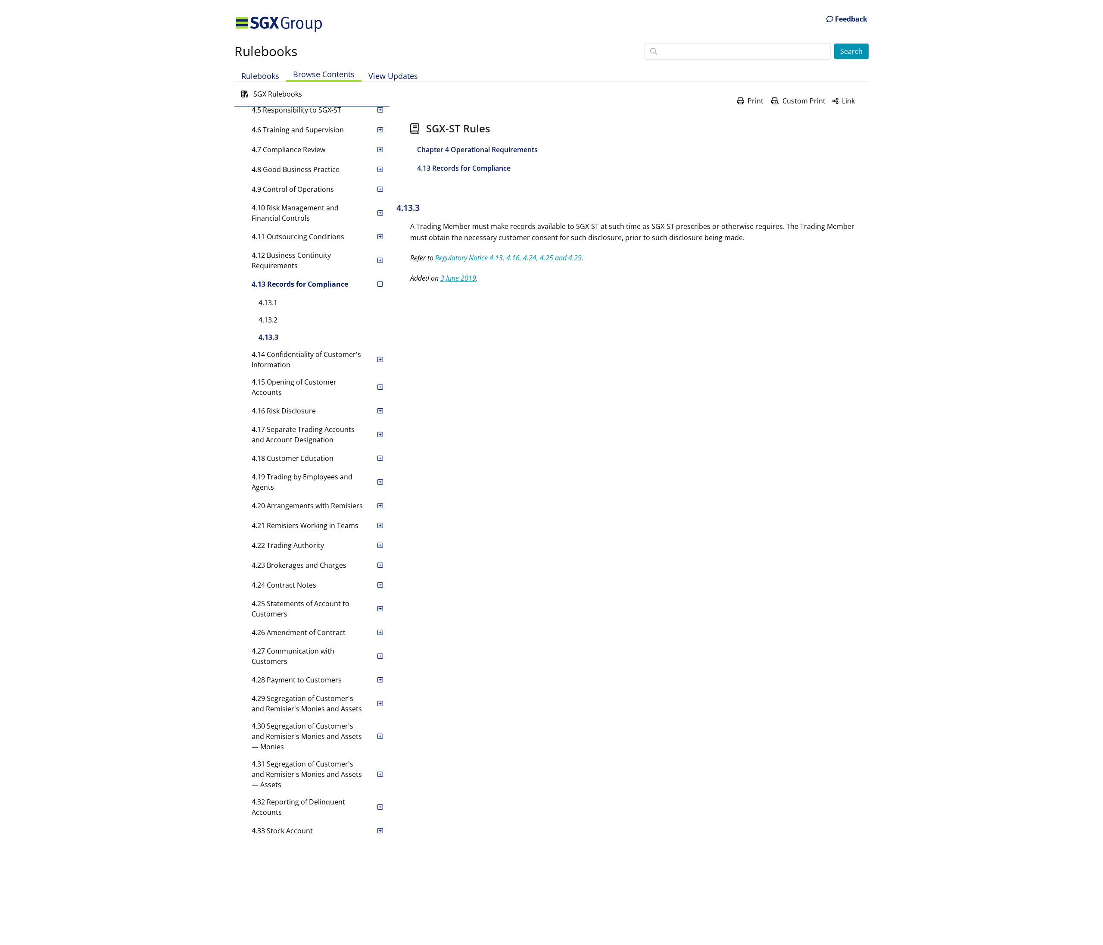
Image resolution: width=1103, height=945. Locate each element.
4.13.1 (268, 302)
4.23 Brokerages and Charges (299, 565)
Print (755, 101)
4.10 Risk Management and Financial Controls (295, 213)
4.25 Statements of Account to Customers (300, 609)
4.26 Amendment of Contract (299, 632)
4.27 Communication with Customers (293, 656)
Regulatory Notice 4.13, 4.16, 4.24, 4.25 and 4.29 (508, 258)
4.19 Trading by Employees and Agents (302, 482)
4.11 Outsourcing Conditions (298, 236)
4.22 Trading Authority (288, 545)
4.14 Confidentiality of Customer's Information (306, 359)
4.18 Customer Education (292, 458)
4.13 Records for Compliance (300, 284)
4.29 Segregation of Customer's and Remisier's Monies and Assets (307, 703)
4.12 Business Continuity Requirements (291, 260)
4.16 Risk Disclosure (284, 411)
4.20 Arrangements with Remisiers (307, 505)
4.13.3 (268, 337)
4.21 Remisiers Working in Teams (305, 525)
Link (848, 101)
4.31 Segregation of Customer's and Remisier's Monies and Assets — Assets (307, 774)
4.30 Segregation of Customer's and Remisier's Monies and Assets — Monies (307, 736)
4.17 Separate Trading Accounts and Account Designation (303, 434)
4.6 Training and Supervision (298, 130)
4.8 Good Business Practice (296, 169)
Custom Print (804, 101)
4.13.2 (268, 320)
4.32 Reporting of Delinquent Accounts (298, 807)
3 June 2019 (458, 278)
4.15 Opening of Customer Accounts (294, 387)
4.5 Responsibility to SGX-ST (296, 110)
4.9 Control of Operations (293, 189)
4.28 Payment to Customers (297, 680)
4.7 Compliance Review (288, 149)
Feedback (850, 19)
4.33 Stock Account (282, 830)
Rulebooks (265, 51)
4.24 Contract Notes (284, 585)
